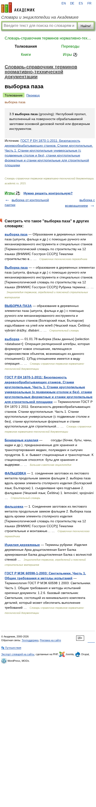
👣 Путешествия (11, 647)
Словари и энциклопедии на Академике (40, 17)
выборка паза (16, 234)
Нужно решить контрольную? (48, 193)
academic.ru (18, 7)
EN (64, 3)
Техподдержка (30, 640)
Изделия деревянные (22, 545)
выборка (12, 339)
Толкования (26, 46)
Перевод (33, 95)
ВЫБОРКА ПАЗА (18, 306)
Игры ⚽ (70, 55)
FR (89, 3)
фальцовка (14, 506)
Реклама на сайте (50, 640)
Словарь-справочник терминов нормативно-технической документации (48, 38)
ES (81, 3)
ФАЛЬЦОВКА (15, 473)
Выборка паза (16, 267)
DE (72, 3)
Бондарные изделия (21, 440)
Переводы (70, 46)
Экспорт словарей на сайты (17, 654)
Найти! (86, 26)
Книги (26, 55)
